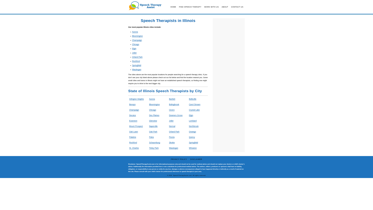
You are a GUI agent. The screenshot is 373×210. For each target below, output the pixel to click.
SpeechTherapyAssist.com (182, 175)
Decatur (132, 115)
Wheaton (193, 148)
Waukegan (136, 69)
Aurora (135, 32)
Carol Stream (194, 104)
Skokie (172, 142)
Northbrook (194, 126)
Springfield (136, 65)
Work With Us (211, 7)
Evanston (133, 121)
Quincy (192, 137)
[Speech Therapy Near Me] (145, 6)
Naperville (153, 126)
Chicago (135, 44)
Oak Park (153, 132)
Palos (151, 137)
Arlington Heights (136, 99)
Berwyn (132, 104)
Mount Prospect (136, 126)
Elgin (134, 48)
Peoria (172, 137)
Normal (172, 126)
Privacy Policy (179, 159)
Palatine (132, 137)
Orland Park (137, 57)
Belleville (192, 99)
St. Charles (134, 148)
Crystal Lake (194, 110)
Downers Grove (176, 115)
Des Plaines (154, 115)
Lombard (193, 121)
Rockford (136, 61)
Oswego (192, 132)
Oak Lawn (133, 132)
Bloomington (137, 36)
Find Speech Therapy (190, 7)
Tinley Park (154, 148)
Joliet (134, 53)
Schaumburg (154, 142)
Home (173, 7)
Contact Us (237, 7)
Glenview (153, 121)
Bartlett (172, 99)
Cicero (172, 110)
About (225, 7)
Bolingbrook (174, 104)
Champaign (137, 40)
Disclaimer (196, 159)
